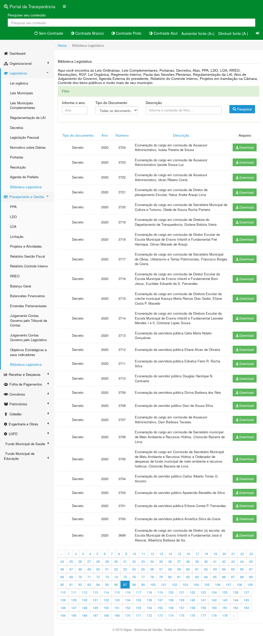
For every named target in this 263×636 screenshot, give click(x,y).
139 (181, 600)
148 (84, 607)
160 (214, 607)
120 (171, 592)
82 (188, 577)
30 (116, 561)
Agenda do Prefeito (24, 176)
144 (235, 600)
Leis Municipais (21, 92)
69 (71, 577)
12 (152, 553)
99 (143, 584)
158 (192, 607)
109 (250, 584)
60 (188, 569)
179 (225, 615)
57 (161, 569)
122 (192, 592)
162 (235, 607)
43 (233, 561)
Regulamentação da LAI (28, 117)
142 (214, 600)
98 (134, 584)
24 (62, 561)
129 (74, 600)
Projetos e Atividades (26, 246)
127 (246, 592)
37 (179, 561)
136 (149, 600)
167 (95, 615)
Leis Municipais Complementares (22, 105)
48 (80, 569)
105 (207, 584)
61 (197, 569)
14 (170, 553)
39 (197, 561)
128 (63, 600)
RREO (15, 276)
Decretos (16, 127)
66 (242, 569)
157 (181, 607)
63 (215, 569)
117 (138, 592)
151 (117, 607)
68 (62, 577)
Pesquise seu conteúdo (27, 15)
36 (170, 561)
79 (161, 577)
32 (134, 561)
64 (224, 569)
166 (84, 615)
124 (214, 592)
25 (71, 561)
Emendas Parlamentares (28, 305)
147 (74, 607)
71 (89, 577)
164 (63, 615)
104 (196, 584)
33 (143, 561)
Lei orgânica (19, 83)
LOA (13, 226)
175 (181, 615)
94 (98, 584)
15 (179, 553)
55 (143, 569)
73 (107, 577)
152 (127, 607)
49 (89, 569)
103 (185, 584)
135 (138, 600)
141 (203, 600)
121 (181, 592)
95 (107, 584)
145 (246, 600)
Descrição (154, 103)
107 (228, 584)
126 (235, 592)
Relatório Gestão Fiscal (27, 256)
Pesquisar (244, 109)
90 (62, 584)
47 (71, 569)
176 (192, 615)
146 (63, 607)
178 (214, 615)
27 (89, 561)
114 (106, 592)
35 (161, 561)
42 (224, 561)
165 (74, 615)
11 (143, 553)
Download (246, 147)
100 (153, 584)
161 (225, 607)
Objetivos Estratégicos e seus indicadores (28, 352)
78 (152, 577)
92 (80, 584)
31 (125, 561)
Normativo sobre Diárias (28, 147)
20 (224, 553)
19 (215, 553)
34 (152, 561)
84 (206, 577)
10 (134, 553)
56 (152, 569)
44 (242, 561)
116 (127, 592)
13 (161, 553)
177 (203, 615)
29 (107, 561)
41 (215, 561)
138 (171, 600)
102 (174, 584)
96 (116, 584)
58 (170, 569)
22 (242, 553)
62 (206, 569)
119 (160, 592)
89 (251, 577)
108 (239, 584)
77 (143, 577)
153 (138, 607)
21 (233, 553)
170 (127, 615)
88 (242, 577)
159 (203, 607)
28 (98, 561)
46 (62, 569)
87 (233, 577)
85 (215, 577)
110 (63, 592)
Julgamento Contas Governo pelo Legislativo (28, 337)
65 (233, 569)
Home (62, 45)
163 (246, 607)
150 (106, 607)
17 (197, 553)
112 (84, 592)
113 (95, 592)
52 (116, 569)
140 (192, 600)
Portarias (16, 157)
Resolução (18, 167)
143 (225, 600)
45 (251, 561)
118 (149, 592)
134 (127, 600)
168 (106, 615)
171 (138, 615)
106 (217, 584)
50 (98, 569)
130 (84, 600)
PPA (13, 206)
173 (160, 615)
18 (206, 553)
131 (95, 600)
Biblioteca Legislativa (26, 186)
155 (160, 607)
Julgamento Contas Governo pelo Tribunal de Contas (28, 320)
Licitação (16, 236)
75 (125, 577)
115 (117, 592)
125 (225, 592)
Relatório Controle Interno (29, 266)
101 (163, 584)
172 (149, 615)
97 (125, 584)
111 (74, 592)
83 (197, 577)
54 (134, 569)
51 (107, 569)
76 (134, 577)
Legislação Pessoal (24, 137)
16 (188, 553)
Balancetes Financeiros (27, 295)
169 (117, 615)
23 (251, 553)
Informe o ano (73, 103)
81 (179, 577)
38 (188, 561)
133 (117, 600)
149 (95, 607)
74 (116, 577)
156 (171, 607)
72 (98, 577)
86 (224, 577)
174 (171, 615)
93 (89, 584)
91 (71, 584)
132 (106, 600)
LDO (13, 216)
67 (251, 569)
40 (206, 561)
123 (203, 592)
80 (170, 577)
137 (160, 600)
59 (179, 569)
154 (149, 607)
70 (80, 577)
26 (80, 561)
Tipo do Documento (111, 103)
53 (125, 569)
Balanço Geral (20, 286)
